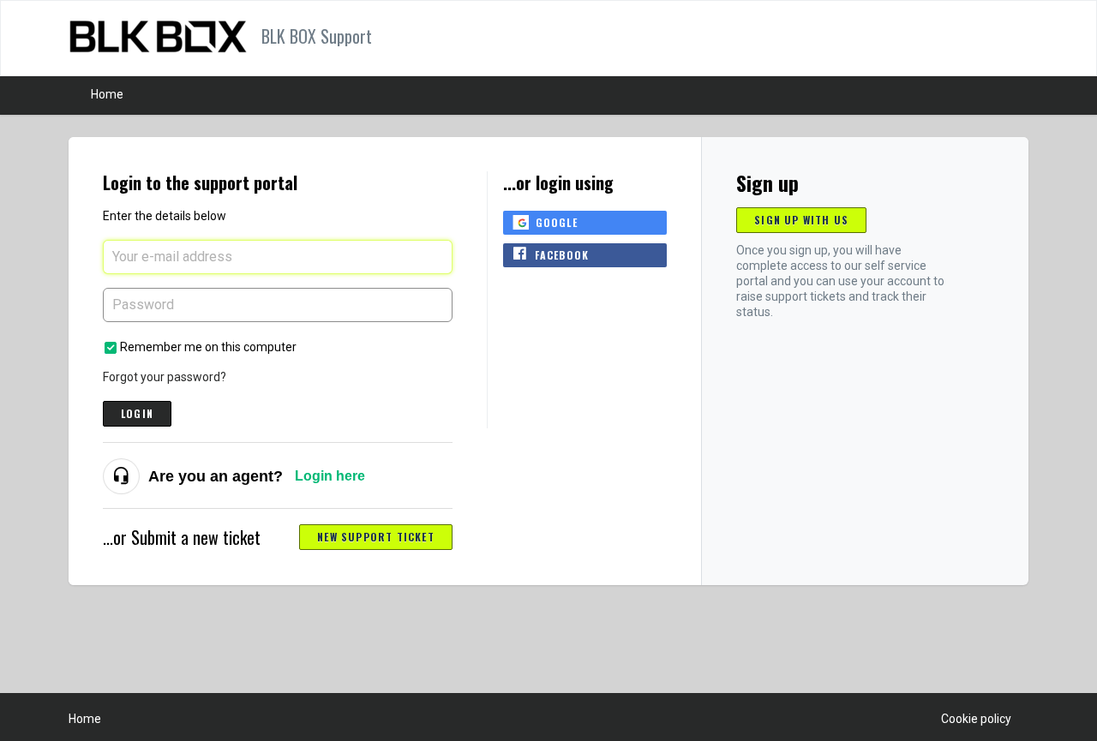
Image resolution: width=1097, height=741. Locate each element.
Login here (330, 476)
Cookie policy (976, 719)
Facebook (562, 255)
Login (137, 413)
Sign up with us (801, 219)
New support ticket (376, 536)
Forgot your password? (164, 377)
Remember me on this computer (208, 347)
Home (107, 94)
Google (557, 222)
